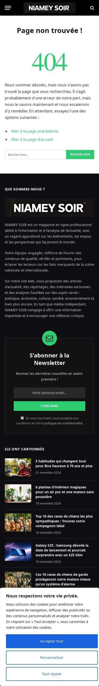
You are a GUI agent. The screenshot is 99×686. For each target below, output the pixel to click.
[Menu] (8, 7)
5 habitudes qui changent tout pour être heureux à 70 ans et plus (64, 463)
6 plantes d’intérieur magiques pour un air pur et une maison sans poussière (65, 492)
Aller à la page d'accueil (32, 139)
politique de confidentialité (63, 423)
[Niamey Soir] (49, 8)
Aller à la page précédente (34, 131)
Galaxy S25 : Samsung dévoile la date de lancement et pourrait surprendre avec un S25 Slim (62, 550)
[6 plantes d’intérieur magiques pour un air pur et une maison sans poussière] (18, 493)
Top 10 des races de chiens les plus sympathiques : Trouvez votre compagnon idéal (64, 521)
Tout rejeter (52, 674)
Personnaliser (51, 657)
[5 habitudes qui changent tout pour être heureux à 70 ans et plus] (18, 467)
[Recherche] (91, 7)
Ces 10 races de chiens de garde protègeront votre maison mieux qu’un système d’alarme (63, 579)
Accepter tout (51, 641)
